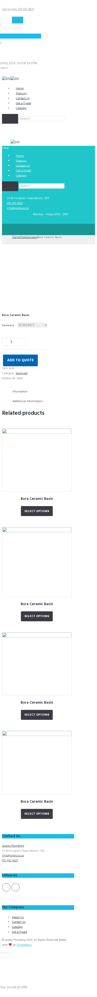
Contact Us (19, 922)
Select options (36, 511)
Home (16, 237)
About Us (18, 917)
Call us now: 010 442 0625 (18, 9)
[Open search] (10, 119)
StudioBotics (24, 945)
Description (19, 391)
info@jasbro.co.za (18, 208)
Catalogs (21, 108)
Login (19, 20)
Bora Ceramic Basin (37, 499)
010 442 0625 (15, 203)
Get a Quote (19, 932)
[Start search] (10, 186)
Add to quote (20, 360)
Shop (23, 237)
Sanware (32, 237)
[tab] (40, 392)
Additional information (27, 401)
